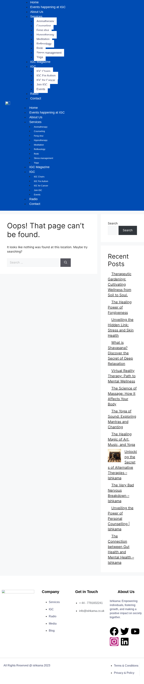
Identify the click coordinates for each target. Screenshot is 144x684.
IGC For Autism (46, 75)
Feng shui (43, 30)
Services (36, 16)
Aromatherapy (45, 21)
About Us (36, 12)
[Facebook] (114, 631)
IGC (33, 66)
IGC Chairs (43, 71)
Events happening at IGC (48, 7)
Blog (52, 630)
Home (33, 107)
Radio (34, 93)
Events (41, 89)
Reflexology (44, 43)
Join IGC (42, 84)
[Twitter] (124, 631)
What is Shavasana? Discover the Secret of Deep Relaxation (120, 353)
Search (113, 223)
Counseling (44, 25)
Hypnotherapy (45, 34)
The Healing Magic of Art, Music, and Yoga (121, 439)
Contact (35, 98)
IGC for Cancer (46, 80)
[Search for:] (33, 262)
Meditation (43, 39)
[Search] (65, 262)
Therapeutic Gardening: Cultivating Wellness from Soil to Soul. (119, 284)
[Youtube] (135, 631)
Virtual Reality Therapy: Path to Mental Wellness (122, 376)
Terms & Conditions (126, 665)
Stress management (49, 52)
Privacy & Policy (124, 672)
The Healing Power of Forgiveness (120, 307)
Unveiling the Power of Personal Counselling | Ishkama (120, 518)
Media (53, 623)
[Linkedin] (124, 641)
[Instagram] (114, 641)
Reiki (40, 48)
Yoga (40, 57)
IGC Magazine (40, 62)
